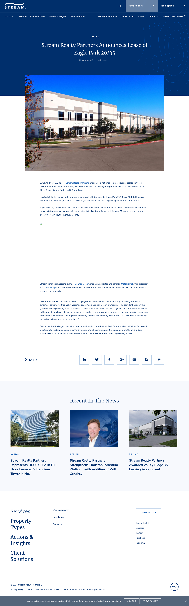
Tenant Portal (142, 523)
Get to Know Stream (107, 16)
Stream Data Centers (173, 16)
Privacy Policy (17, 589)
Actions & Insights (57, 16)
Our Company (60, 510)
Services (23, 16)
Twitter (139, 533)
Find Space (167, 5)
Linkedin (140, 528)
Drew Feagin (50, 287)
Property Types (37, 16)
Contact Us (154, 16)
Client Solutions (77, 16)
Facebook (140, 538)
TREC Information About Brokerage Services (84, 589)
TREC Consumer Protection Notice (43, 589)
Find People (136, 5)
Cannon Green (82, 283)
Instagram (140, 543)
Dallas (94, 37)
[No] (185, 601)
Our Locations (127, 16)
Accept (131, 601)
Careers (141, 16)
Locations (58, 517)
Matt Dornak (127, 283)
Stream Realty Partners (77, 182)
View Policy (150, 601)
